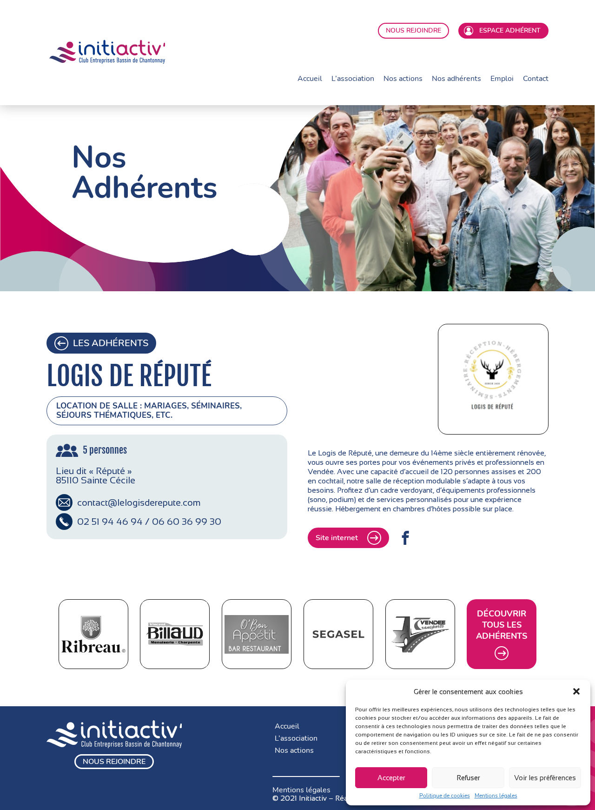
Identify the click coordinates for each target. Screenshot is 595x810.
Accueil (310, 79)
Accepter (391, 778)
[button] (576, 691)
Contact (536, 79)
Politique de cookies (444, 795)
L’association (352, 79)
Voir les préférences (545, 778)
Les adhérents (110, 343)
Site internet (337, 538)
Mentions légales (496, 795)
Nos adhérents (456, 79)
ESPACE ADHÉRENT (508, 30)
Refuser (468, 778)
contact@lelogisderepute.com (139, 502)
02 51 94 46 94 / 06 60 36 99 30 (149, 521)
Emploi (502, 79)
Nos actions (403, 79)
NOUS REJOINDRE (413, 30)
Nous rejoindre (114, 761)
